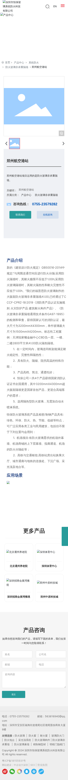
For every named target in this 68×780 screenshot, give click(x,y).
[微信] (12, 771)
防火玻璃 (20, 735)
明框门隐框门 (57, 744)
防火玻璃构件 (42, 739)
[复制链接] (41, 771)
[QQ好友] (26, 771)
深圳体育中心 (49, 566)
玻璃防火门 (57, 735)
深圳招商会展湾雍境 (18, 596)
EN (55, 6)
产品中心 (19, 62)
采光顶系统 (24, 739)
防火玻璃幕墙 (21, 744)
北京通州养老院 (19, 566)
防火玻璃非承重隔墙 (16, 67)
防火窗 (32, 735)
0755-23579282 (44, 204)
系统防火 (34, 62)
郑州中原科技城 (49, 596)
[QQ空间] (34, 771)
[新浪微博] (5, 771)
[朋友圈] (19, 771)
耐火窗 (44, 735)
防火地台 (9, 739)
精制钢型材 (39, 744)
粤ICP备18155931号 (14, 760)
